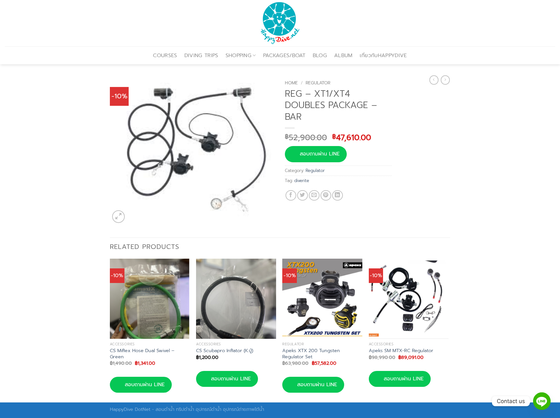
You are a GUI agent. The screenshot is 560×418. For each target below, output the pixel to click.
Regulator (318, 83)
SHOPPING (239, 55)
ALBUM (343, 55)
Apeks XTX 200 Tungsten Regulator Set (311, 354)
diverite (301, 181)
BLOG (320, 55)
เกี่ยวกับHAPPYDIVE (383, 55)
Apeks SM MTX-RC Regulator (401, 351)
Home (291, 83)
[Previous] (110, 330)
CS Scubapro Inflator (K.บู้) (224, 351)
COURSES (165, 55)
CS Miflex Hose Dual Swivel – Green (142, 354)
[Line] (542, 401)
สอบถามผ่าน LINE (320, 154)
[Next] (448, 330)
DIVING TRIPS (201, 55)
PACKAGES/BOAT (284, 55)
